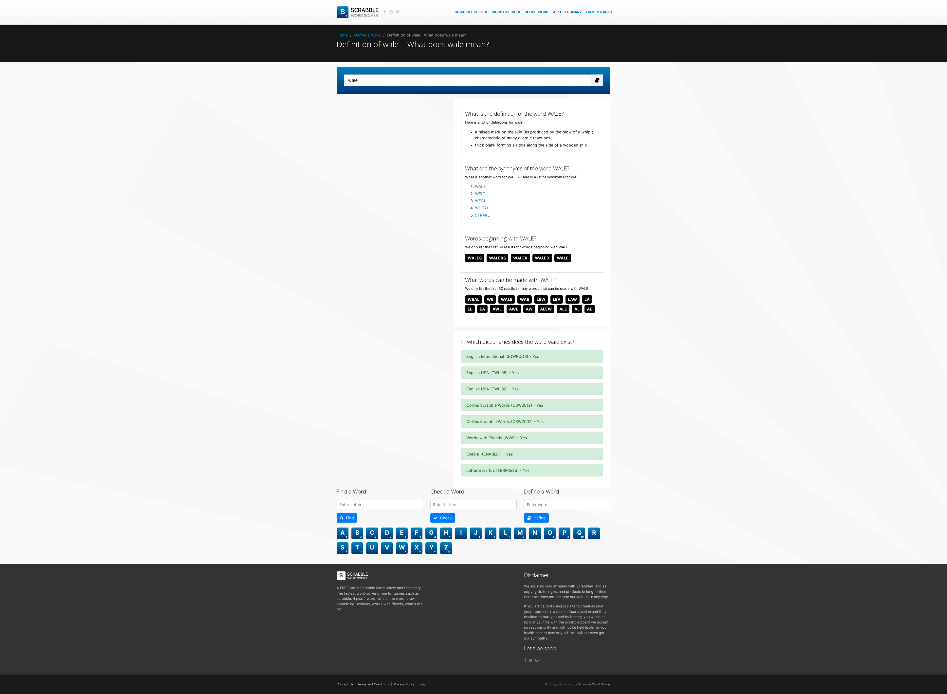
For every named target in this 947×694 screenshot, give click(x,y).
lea (557, 299)
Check (444, 517)
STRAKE (482, 215)
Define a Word (367, 35)
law (572, 299)
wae (524, 299)
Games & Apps (599, 12)
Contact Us (345, 684)
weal (473, 299)
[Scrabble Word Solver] (358, 11)
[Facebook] (525, 660)
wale (562, 258)
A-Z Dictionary (567, 12)
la (587, 299)
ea (482, 309)
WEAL (480, 200)
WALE (480, 186)
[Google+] (537, 660)
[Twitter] (530, 660)
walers (497, 258)
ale (563, 309)
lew (541, 299)
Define (538, 517)
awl (497, 309)
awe (513, 309)
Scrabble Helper (471, 12)
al (577, 309)
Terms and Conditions (373, 684)
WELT (480, 193)
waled (542, 258)
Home (342, 35)
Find (349, 517)
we (490, 299)
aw (529, 309)
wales (475, 258)
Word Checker (506, 12)
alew (546, 309)
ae (589, 309)
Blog (422, 684)
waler (520, 258)
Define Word (536, 12)
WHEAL (482, 207)
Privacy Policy (404, 684)
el (470, 309)
